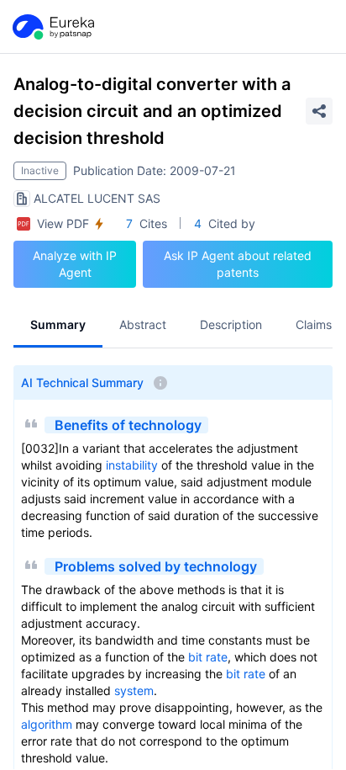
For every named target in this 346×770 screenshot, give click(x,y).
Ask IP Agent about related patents (238, 263)
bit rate (208, 657)
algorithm (46, 724)
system (134, 690)
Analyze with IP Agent (75, 263)
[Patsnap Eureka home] (52, 27)
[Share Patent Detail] (319, 111)
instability (132, 465)
